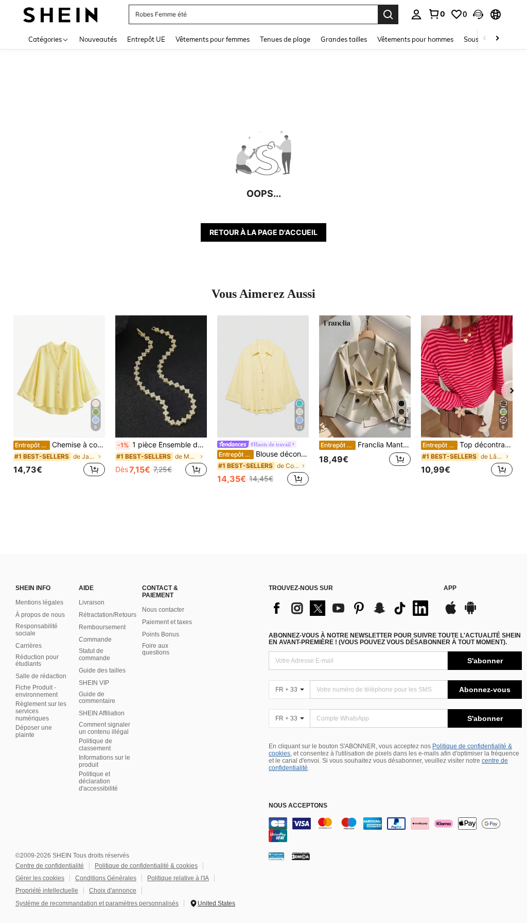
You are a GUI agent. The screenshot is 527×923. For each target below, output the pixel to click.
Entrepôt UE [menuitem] (146, 39)
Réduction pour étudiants (37, 660)
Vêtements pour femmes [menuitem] (212, 39)
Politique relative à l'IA (178, 878)
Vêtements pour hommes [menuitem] (415, 39)
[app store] (451, 612)
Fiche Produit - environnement (36, 691)
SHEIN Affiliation (102, 713)
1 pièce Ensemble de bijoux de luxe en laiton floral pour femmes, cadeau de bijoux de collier (162, 445)
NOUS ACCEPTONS (298, 805)
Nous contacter (163, 609)
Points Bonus (160, 634)
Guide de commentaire (97, 698)
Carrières (28, 645)
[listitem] (59, 401)
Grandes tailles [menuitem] (344, 39)
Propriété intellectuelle (46, 890)
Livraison (91, 602)
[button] (478, 14)
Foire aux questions (155, 649)
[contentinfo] (395, 829)
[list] (351, 608)
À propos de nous (40, 614)
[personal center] (416, 14)
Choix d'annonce (112, 890)
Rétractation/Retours (107, 614)
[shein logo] (60, 14)
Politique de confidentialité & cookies (146, 865)
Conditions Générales (105, 878)
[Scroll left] (484, 39)
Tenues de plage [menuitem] (285, 39)
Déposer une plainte (33, 731)
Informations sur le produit (104, 761)
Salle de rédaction (40, 676)
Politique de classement (95, 744)
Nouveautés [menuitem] (98, 39)
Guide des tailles (102, 670)
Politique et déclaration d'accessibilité (98, 781)
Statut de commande (94, 654)
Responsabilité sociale (36, 630)
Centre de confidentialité (49, 865)
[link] (436, 14)
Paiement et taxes (167, 622)
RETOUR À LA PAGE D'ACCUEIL (263, 232)
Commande (95, 639)
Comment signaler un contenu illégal (104, 728)
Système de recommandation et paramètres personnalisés (97, 903)
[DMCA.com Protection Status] (301, 856)
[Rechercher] (388, 14)
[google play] (470, 612)
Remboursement (102, 627)
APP (450, 588)
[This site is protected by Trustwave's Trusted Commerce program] (276, 856)
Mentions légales (39, 602)
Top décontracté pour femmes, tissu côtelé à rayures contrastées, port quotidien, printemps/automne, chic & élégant (468, 445)
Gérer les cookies (39, 878)
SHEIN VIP (94, 682)
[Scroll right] (497, 39)
